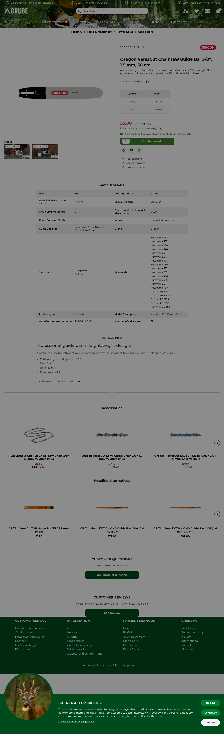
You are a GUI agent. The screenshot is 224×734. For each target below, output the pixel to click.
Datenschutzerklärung (69, 721)
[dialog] (112, 367)
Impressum (88, 721)
